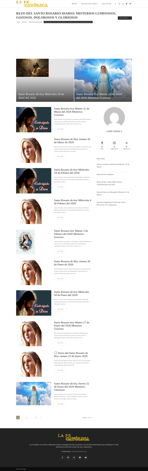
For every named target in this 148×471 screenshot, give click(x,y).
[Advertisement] (74, 42)
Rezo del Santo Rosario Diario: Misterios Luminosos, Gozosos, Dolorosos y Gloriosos (68, 22)
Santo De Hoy (106, 4)
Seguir (114, 142)
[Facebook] (115, 3)
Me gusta (102, 142)
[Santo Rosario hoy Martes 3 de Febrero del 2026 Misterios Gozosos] (25, 242)
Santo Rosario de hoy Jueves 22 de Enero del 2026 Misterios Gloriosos (71, 386)
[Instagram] (119, 3)
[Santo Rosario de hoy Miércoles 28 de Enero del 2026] (33, 303)
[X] (122, 3)
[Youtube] (130, 3)
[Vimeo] (126, 3)
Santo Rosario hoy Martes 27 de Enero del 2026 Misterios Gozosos (71, 325)
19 (36, 417)
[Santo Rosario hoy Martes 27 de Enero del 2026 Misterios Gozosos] (29, 333)
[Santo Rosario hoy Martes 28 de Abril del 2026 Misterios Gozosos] (103, 78)
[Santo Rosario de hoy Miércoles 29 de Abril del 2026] (45, 68)
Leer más (60, 129)
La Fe (18, 22)
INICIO (74, 4)
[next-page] (41, 417)
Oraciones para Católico (89, 4)
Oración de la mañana (105, 174)
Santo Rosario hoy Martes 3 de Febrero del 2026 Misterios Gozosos (71, 233)
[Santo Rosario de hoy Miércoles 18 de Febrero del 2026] (33, 180)
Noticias (24, 22)
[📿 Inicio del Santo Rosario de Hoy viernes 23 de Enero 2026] (29, 364)
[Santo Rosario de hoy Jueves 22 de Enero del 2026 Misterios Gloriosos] (33, 393)
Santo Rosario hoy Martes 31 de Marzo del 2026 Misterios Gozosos (71, 111)
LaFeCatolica (114, 131)
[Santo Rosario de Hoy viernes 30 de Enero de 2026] (29, 272)
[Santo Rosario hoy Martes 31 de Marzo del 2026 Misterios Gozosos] (33, 119)
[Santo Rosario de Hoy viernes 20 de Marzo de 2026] (29, 150)
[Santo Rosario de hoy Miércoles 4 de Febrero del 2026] (29, 211)
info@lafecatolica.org (79, 451)
